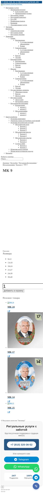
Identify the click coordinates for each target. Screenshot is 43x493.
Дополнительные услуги (19, 25)
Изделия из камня (16, 98)
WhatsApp (24, 466)
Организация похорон (18, 10)
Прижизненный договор (23, 13)
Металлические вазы (22, 124)
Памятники (9, 36)
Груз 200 (13, 19)
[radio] (9, 259)
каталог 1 (23, 107)
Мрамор (13, 69)
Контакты (9, 153)
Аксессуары (19, 99)
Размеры (7, 253)
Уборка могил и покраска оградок (22, 151)
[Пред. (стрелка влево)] (2, 491)
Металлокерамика (21, 111)
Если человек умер (21, 11)
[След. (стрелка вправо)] (4, 491)
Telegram (23, 459)
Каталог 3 (23, 130)
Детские (18, 57)
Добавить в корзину (13, 291)
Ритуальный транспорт (18, 17)
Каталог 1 (23, 126)
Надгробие (14, 163)
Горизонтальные (20, 48)
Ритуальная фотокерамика (19, 103)
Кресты (17, 55)
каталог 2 (23, 109)
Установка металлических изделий (22, 122)
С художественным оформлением (26, 43)
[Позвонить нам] (36, 486)
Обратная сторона (21, 92)
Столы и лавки (20, 144)
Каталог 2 (23, 128)
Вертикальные (20, 40)
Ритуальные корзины (17, 34)
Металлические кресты (23, 132)
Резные (22, 46)
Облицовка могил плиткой (19, 149)
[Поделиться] (4, 489)
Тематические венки (17, 31)
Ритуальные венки (17, 32)
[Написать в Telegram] (36, 477)
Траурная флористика (10, 28)
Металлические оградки (23, 138)
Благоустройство (11, 117)
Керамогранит (20, 105)
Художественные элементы (20, 90)
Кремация (14, 23)
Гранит (13, 38)
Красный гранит (16, 59)
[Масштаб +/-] (9, 489)
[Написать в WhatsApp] (36, 469)
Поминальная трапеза (18, 21)
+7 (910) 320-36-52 (9, 2)
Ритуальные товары (17, 15)
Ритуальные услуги (12, 8)
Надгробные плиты (21, 101)
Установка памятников (18, 119)
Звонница (6, 163)
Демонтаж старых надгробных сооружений (25, 121)
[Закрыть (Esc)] (2, 489)
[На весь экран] (6, 489)
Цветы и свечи (20, 96)
